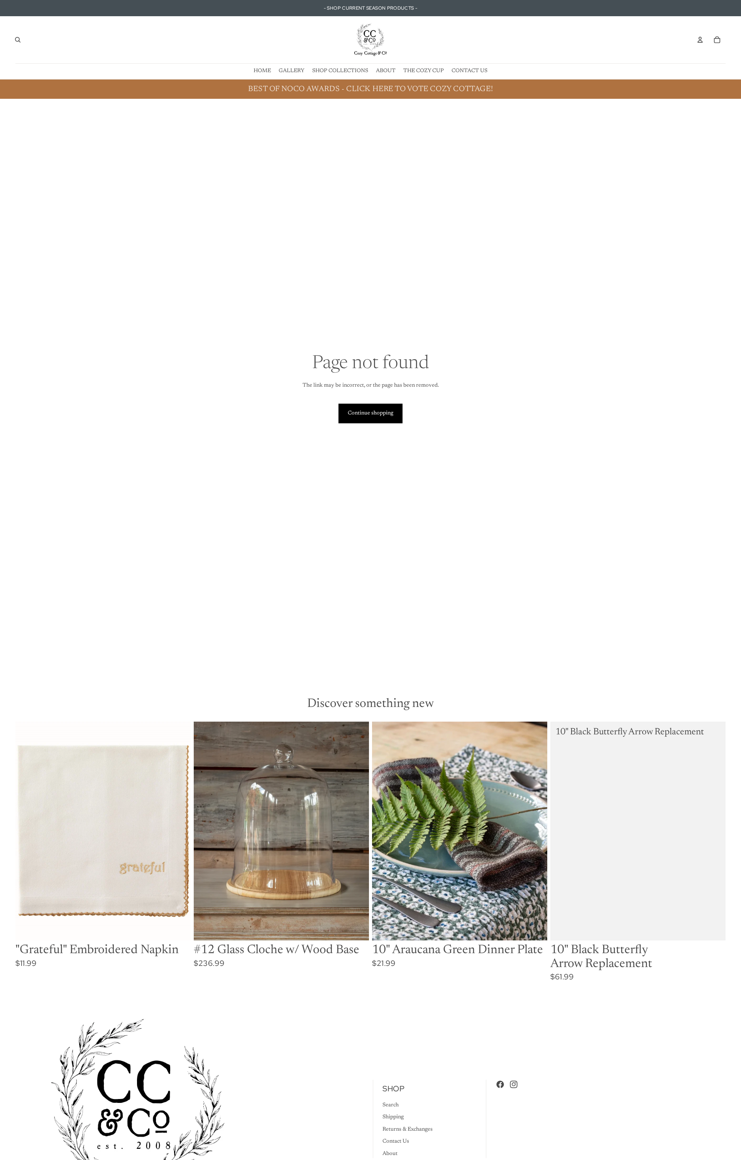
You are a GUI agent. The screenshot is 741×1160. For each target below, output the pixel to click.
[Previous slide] (383, 831)
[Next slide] (535, 831)
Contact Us (395, 1141)
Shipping (393, 1117)
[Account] (700, 39)
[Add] (179, 929)
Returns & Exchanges (407, 1129)
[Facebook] (500, 1084)
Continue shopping (370, 413)
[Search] (17, 39)
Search (390, 1105)
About (390, 1154)
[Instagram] (513, 1084)
